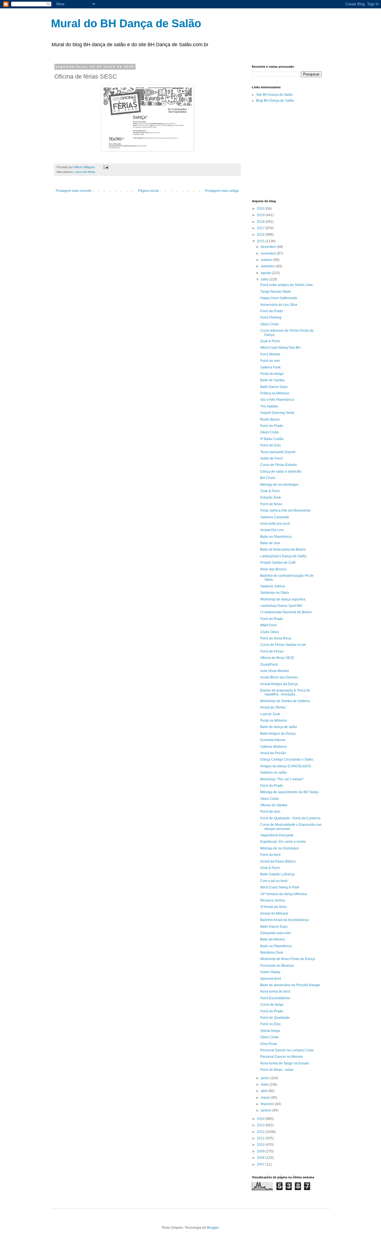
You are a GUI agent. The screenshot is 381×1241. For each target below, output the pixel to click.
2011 (261, 1138)
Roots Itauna (269, 419)
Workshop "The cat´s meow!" (281, 779)
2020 (261, 209)
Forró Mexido (270, 354)
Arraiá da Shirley (273, 707)
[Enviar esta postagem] (105, 167)
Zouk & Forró (270, 341)
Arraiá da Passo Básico (278, 861)
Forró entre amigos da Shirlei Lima (286, 285)
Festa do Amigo (272, 374)
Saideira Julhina (272, 586)
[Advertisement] (316, 151)
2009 (261, 1151)
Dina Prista (268, 1044)
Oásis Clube (269, 324)
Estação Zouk (270, 497)
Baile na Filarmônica (275, 537)
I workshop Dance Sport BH (281, 606)
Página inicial (148, 191)
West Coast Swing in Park (279, 887)
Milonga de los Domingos (279, 848)
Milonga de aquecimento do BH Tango (289, 792)
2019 (261, 215)
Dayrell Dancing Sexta (277, 413)
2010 (261, 1145)
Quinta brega (270, 1031)
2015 (261, 241)
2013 (261, 1125)
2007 (261, 1164)
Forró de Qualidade (275, 1018)
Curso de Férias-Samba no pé (283, 645)
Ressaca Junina (272, 900)
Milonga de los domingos (279, 485)
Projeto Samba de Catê (278, 563)
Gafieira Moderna (273, 747)
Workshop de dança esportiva (282, 599)
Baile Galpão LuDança (277, 874)
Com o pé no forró (274, 881)
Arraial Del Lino (272, 530)
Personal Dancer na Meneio (281, 1057)
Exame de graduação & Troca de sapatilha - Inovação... (285, 692)
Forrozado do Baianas (277, 966)
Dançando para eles (275, 933)
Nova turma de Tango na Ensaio (284, 1063)
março (266, 1098)
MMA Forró (268, 625)
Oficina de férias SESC (277, 658)
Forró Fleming (270, 317)
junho (265, 1078)
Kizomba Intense (273, 740)
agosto (266, 273)
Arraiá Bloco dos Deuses (279, 677)
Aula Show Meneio (274, 671)
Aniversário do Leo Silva (278, 305)
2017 (261, 228)
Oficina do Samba (273, 805)
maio (265, 1084)
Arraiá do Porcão (273, 753)
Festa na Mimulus (273, 720)
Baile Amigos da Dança (278, 734)
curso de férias (85, 172)
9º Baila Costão (272, 439)
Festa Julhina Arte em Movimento (285, 510)
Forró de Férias (271, 651)
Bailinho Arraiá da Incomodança (284, 920)
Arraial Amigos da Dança (279, 684)
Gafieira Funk (270, 367)
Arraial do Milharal (274, 913)
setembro (268, 266)
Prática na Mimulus (274, 393)
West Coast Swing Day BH (280, 348)
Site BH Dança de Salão (274, 95)
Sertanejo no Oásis (274, 593)
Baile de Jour (270, 543)
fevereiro (268, 1104)
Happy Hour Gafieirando (278, 298)
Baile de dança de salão (278, 727)
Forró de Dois (270, 445)
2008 (261, 1158)
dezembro (269, 247)
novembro (269, 253)
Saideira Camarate (274, 517)
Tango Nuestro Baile (275, 292)
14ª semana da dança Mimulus (283, 894)
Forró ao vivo (270, 361)
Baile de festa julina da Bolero (283, 549)
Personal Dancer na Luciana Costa (287, 1050)
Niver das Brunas (273, 569)
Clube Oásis (269, 632)
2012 (261, 1132)
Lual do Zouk (270, 714)
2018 (261, 222)
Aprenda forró (270, 979)
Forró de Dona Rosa (275, 638)
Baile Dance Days (274, 387)
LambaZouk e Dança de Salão (283, 556)
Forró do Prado (271, 311)
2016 (261, 234)
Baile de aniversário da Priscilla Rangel (290, 985)
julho (265, 279)
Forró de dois (270, 812)
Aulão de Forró (271, 458)
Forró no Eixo (270, 1024)
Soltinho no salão (273, 773)
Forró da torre (270, 855)
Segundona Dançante (277, 835)
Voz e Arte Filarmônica (277, 400)
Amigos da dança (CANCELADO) (285, 766)
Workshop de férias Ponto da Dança (287, 959)
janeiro (266, 1110)
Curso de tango (272, 1005)
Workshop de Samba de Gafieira (285, 701)
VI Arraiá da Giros (273, 907)
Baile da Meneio (272, 939)
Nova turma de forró (275, 991)
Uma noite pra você (275, 524)
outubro (267, 260)
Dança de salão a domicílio (281, 471)
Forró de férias (271, 504)
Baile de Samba (272, 380)
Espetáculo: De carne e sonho (283, 842)
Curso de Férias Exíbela (278, 465)
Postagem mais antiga (222, 191)
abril (264, 1091)
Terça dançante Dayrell (277, 452)
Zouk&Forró (269, 664)
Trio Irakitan (269, 406)
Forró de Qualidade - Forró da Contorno (290, 818)
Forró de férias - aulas (276, 1070)
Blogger (213, 1228)
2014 (261, 1119)
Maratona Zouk (271, 952)
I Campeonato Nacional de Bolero (286, 612)
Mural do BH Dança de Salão (126, 23)
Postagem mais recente (73, 191)
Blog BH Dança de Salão (275, 100)
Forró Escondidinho (275, 998)
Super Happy (270, 972)
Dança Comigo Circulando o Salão (286, 759)
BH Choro (267, 478)
